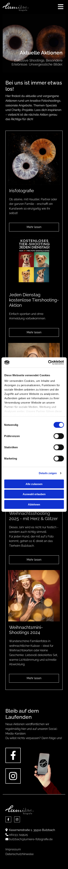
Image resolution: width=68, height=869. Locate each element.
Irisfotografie (21, 190)
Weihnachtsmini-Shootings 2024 (26, 630)
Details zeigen (48, 473)
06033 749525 (18, 834)
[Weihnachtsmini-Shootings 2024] (34, 595)
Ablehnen (34, 504)
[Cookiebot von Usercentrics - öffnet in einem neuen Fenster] (48, 362)
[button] (48, 6)
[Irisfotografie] (34, 159)
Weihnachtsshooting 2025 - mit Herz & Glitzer (33, 516)
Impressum (13, 849)
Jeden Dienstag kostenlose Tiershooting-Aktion (34, 300)
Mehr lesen (34, 227)
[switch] (58, 436)
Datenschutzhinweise (19, 854)
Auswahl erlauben (34, 494)
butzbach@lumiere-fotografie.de (31, 839)
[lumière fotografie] (16, 7)
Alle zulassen (34, 483)
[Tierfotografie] (34, 263)
